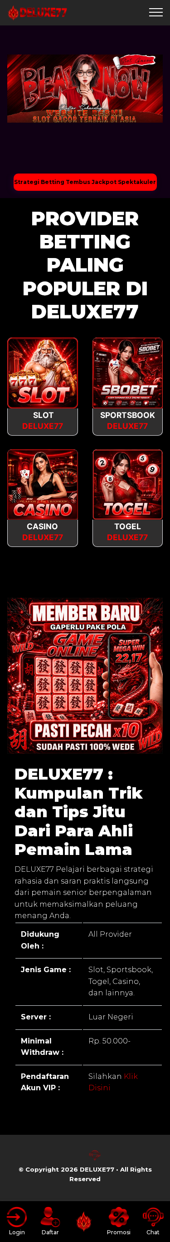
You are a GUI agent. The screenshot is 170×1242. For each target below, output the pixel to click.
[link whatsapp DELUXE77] (76, 1158)
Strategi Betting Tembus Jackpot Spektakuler (85, 182)
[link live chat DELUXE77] (95, 1158)
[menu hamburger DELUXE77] (156, 12)
